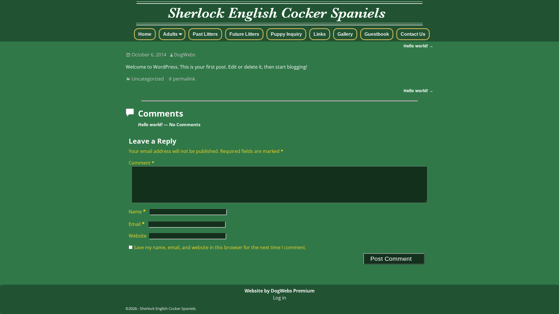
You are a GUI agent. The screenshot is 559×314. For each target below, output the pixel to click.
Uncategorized (148, 79)
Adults (170, 34)
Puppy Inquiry (286, 34)
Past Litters (205, 34)
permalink (184, 79)
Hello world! (418, 46)
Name (137, 211)
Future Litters (244, 34)
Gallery (345, 34)
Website (137, 236)
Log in (279, 298)
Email (137, 224)
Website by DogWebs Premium (280, 291)
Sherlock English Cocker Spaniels (168, 308)
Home (144, 34)
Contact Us (413, 34)
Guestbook (377, 34)
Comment (141, 163)
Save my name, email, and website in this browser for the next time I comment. (220, 247)
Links (320, 34)
